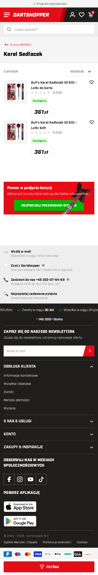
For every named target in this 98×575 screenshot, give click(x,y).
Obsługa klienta (20, 366)
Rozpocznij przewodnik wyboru (49, 206)
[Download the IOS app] (20, 506)
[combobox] (52, 30)
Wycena (10, 408)
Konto (10, 434)
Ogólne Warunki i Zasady (20, 542)
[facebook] (9, 479)
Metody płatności (16, 400)
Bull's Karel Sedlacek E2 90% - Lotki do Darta (54, 85)
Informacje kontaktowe (21, 376)
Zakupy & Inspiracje (23, 447)
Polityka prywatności (57, 542)
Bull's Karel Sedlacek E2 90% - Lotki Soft (54, 125)
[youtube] (30, 479)
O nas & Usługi (17, 421)
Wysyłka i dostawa (17, 384)
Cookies (82, 542)
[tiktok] (41, 479)
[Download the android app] (20, 521)
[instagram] (19, 479)
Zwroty (9, 392)
